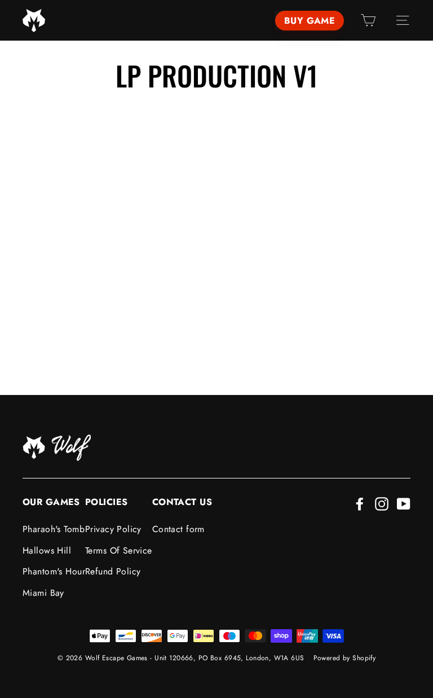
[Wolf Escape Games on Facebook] (359, 503)
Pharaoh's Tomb (54, 529)
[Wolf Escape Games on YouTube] (403, 503)
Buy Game (309, 20)
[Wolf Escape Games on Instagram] (381, 503)
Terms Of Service (118, 550)
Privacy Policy (113, 529)
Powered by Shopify (344, 658)
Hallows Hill (47, 550)
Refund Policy (113, 571)
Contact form (178, 529)
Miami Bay (43, 592)
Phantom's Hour (54, 571)
